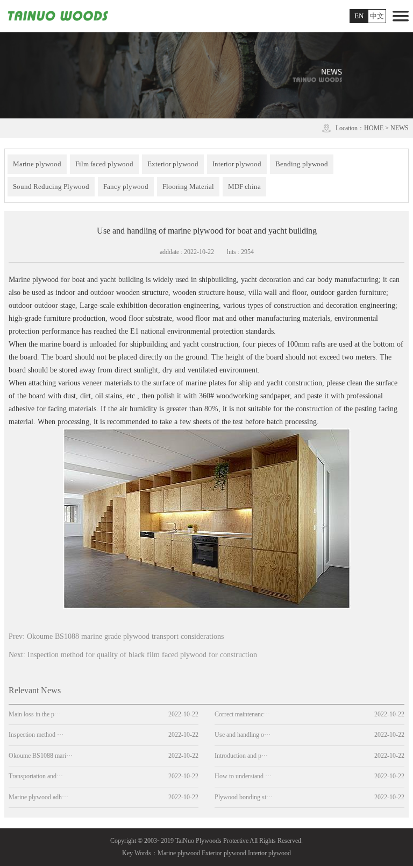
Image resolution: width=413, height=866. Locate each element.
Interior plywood (236, 164)
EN (359, 16)
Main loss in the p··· (35, 714)
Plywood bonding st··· (244, 797)
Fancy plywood (125, 186)
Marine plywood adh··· (38, 797)
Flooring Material (188, 186)
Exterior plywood (172, 164)
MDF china (244, 186)
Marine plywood (37, 164)
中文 (377, 16)
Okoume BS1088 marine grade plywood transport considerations (125, 636)
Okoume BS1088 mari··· (41, 755)
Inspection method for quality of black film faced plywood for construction (142, 655)
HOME (373, 128)
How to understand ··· (243, 776)
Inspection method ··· (36, 734)
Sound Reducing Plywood (51, 186)
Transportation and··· (36, 776)
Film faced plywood (104, 164)
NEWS (399, 128)
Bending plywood (301, 164)
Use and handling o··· (242, 734)
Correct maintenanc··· (242, 714)
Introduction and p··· (241, 755)
